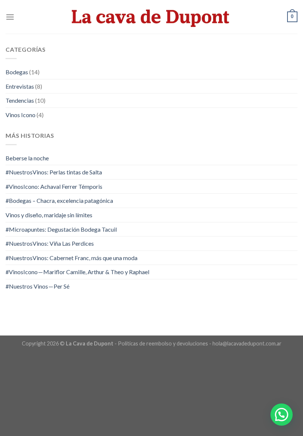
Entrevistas (20, 86)
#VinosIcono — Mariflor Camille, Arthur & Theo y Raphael (77, 271)
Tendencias (20, 100)
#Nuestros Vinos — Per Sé (37, 286)
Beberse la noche (27, 157)
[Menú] (10, 17)
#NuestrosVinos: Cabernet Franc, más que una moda (71, 257)
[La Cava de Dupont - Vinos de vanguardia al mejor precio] (151, 16)
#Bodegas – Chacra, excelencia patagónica (59, 200)
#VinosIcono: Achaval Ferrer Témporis (54, 186)
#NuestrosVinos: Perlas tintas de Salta (54, 172)
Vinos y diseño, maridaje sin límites (49, 214)
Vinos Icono (20, 114)
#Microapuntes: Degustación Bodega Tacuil (61, 229)
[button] (281, 414)
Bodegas (17, 71)
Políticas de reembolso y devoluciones (163, 343)
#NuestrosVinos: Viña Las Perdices (50, 243)
